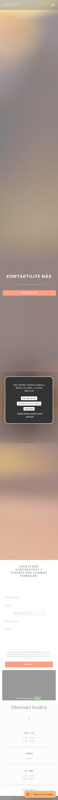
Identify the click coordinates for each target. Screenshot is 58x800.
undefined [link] (30, 416)
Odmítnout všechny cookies (29, 403)
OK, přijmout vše (29, 398)
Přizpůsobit (29, 409)
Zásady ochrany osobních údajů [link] (30, 413)
